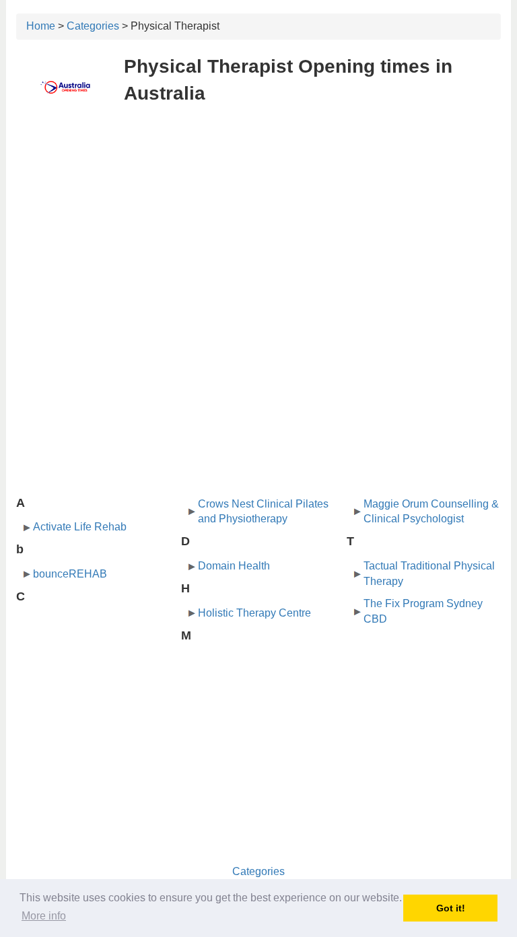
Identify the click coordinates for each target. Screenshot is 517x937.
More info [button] (44, 916)
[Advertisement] (258, 214)
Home (40, 26)
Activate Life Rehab (80, 526)
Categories (93, 26)
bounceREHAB (70, 574)
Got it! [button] (450, 908)
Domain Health (234, 565)
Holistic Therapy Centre (254, 613)
